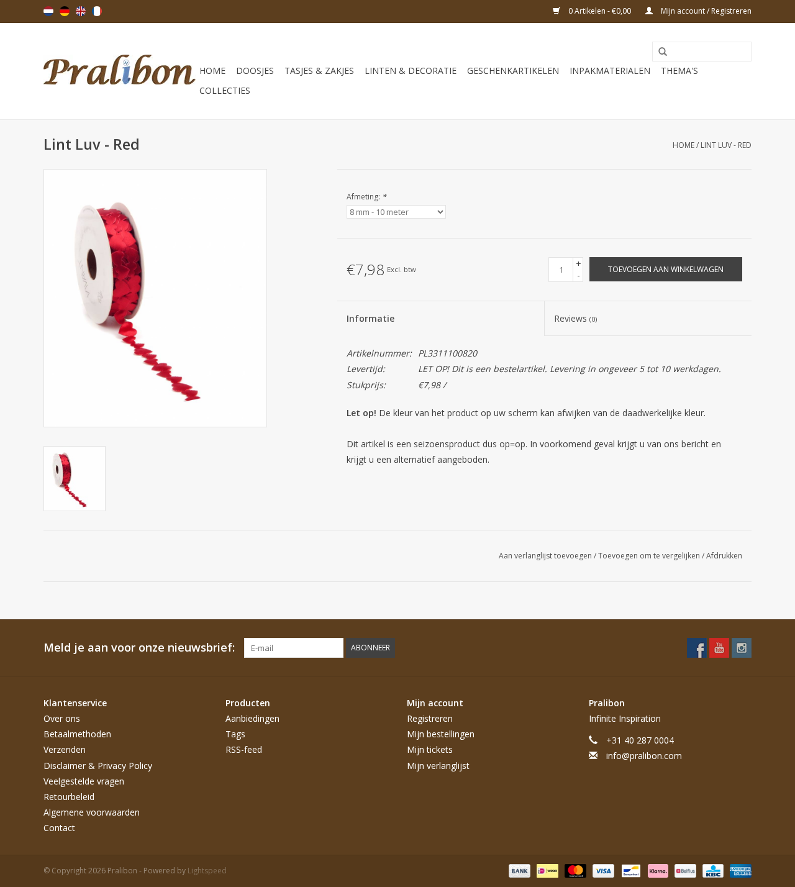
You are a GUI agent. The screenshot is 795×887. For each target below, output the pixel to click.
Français (97, 11)
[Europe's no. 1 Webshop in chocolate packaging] (119, 71)
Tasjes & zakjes (319, 70)
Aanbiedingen (252, 718)
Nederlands (48, 11)
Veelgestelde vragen (83, 781)
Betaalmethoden (77, 734)
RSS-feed (243, 749)
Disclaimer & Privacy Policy (97, 765)
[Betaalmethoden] (518, 870)
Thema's (679, 70)
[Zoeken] (658, 52)
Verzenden (64, 749)
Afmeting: (366, 196)
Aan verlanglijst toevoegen (546, 555)
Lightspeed (207, 870)
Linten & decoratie (411, 70)
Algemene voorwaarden (91, 812)
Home (212, 70)
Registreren (430, 718)
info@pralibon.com (644, 756)
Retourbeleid (68, 797)
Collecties (224, 90)
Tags (235, 734)
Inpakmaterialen (610, 70)
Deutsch (65, 11)
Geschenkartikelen (513, 70)
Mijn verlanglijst (438, 765)
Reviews (575, 318)
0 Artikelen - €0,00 (599, 11)
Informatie (370, 318)
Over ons (61, 718)
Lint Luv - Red (726, 145)
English (81, 11)
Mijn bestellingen (441, 734)
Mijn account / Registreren (705, 11)
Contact (59, 828)
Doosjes (255, 70)
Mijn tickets (430, 749)
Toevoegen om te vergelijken (650, 555)
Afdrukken (724, 555)
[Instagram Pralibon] (742, 648)
